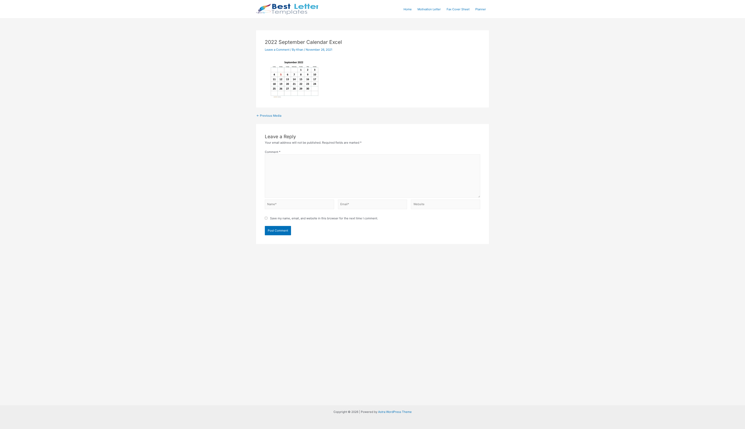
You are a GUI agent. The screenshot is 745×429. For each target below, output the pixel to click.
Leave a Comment (277, 49)
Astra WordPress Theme (395, 412)
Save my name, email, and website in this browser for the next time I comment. (324, 218)
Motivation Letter (429, 9)
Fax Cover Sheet (458, 9)
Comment (273, 152)
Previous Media (268, 115)
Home (408, 9)
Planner (480, 9)
